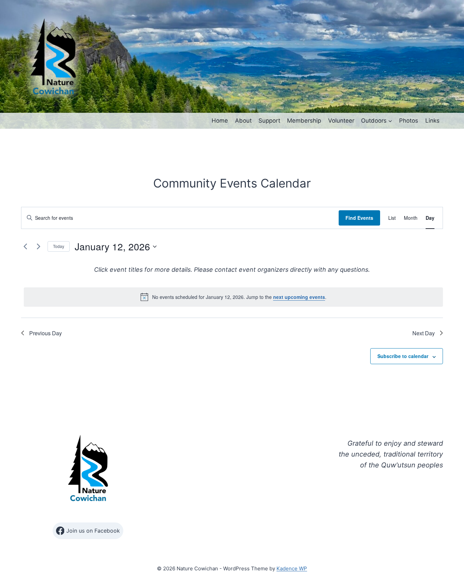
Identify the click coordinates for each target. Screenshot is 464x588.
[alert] (233, 296)
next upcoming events (299, 296)
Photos (408, 120)
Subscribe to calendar (402, 356)
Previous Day (45, 333)
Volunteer (341, 120)
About (243, 120)
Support (269, 120)
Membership (304, 120)
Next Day (423, 333)
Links (432, 120)
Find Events (359, 217)
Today (58, 246)
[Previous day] (25, 247)
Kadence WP (291, 568)
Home (220, 120)
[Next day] (38, 247)
